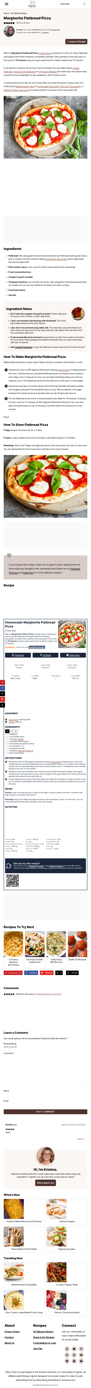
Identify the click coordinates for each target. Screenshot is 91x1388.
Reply (81, 1139)
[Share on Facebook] (2, 688)
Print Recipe (19, 655)
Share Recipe (74, 655)
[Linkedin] (67, 1361)
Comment (9, 1053)
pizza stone (64, 370)
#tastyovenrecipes (56, 866)
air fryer (12, 722)
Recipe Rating (10, 1044)
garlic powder (18, 739)
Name (6, 1091)
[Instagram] (67, 1355)
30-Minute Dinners (43, 1331)
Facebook (75, 568)
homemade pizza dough (48, 86)
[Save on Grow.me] (2, 710)
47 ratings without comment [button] (47, 994)
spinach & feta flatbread (24, 71)
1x (7, 731)
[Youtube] (74, 1348)
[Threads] (74, 1355)
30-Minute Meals (19, 13)
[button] (5, 23)
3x (16, 731)
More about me (45, 1182)
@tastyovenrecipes (36, 866)
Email (6, 1101)
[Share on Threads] (2, 704)
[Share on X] (2, 693)
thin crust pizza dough (70, 86)
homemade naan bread (56, 259)
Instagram (28, 572)
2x (11, 731)
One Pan (37, 1348)
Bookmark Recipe (36, 647)
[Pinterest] (81, 1348)
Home (6, 13)
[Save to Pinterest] (2, 682)
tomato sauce (45, 53)
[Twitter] (81, 1355)
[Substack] (81, 1361)
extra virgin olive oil (25, 751)
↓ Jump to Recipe (76, 41)
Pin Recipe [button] (47, 655)
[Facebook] (67, 1348)
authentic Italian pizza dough (17, 90)
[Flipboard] (74, 1361)
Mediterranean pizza (24, 86)
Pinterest (13, 572)
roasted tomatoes (23, 347)
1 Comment (45, 32)
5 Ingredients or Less (44, 1343)
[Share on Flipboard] (2, 699)
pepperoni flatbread (47, 71)
